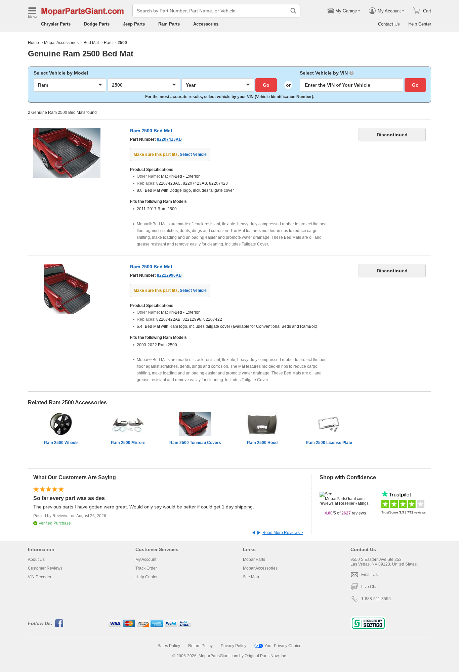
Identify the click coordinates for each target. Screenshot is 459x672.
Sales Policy (169, 645)
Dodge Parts (97, 24)
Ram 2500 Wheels (61, 442)
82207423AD (169, 139)
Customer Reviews (45, 568)
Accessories (205, 24)
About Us (36, 559)
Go (266, 85)
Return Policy (200, 645)
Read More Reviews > (282, 532)
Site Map (251, 577)
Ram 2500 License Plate (329, 442)
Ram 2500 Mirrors (128, 442)
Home (33, 42)
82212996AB (169, 275)
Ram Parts (169, 24)
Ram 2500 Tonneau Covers (195, 442)
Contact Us (389, 24)
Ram (108, 42)
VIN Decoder (39, 577)
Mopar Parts (254, 559)
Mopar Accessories (61, 42)
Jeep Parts (134, 24)
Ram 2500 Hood (262, 442)
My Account (145, 559)
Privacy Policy (233, 645)
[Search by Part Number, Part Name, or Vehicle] (293, 11)
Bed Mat (91, 42)
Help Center (419, 24)
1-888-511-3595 (376, 598)
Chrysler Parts (56, 24)
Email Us (369, 574)
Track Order (146, 568)
